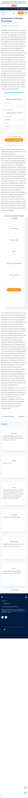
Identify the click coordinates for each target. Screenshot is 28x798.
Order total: (14, 140)
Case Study (21, 416)
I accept (14, 5)
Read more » (24, 3)
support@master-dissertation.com (11, 606)
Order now (21, 13)
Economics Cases (9, 416)
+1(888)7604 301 (23, 8)
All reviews (13, 590)
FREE (15, 218)
